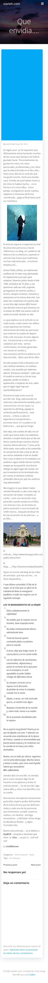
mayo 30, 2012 (21, 144)
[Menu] (42, 3)
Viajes (31, 854)
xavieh (9, 144)
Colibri (32, 974)
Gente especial (21, 854)
